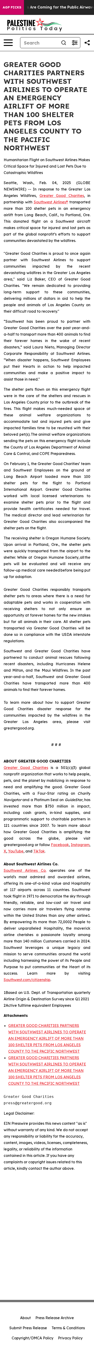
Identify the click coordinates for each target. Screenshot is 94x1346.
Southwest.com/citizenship (27, 979)
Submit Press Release (28, 1328)
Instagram (80, 844)
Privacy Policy (70, 1338)
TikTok (39, 851)
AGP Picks (12, 7)
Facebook (60, 844)
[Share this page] (87, 42)
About (25, 1317)
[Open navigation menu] (8, 42)
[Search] (63, 42)
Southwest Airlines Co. (25, 870)
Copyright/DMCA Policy (32, 1338)
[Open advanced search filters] (74, 42)
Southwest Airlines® (51, 202)
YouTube (16, 851)
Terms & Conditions (68, 1328)
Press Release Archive (54, 1317)
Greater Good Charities (61, 195)
